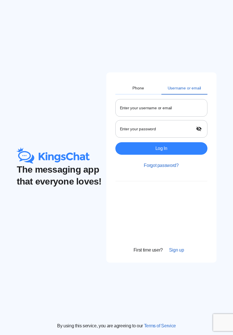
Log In (161, 148)
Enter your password (138, 129)
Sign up (176, 250)
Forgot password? (161, 165)
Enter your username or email (146, 108)
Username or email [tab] (184, 88)
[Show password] (199, 128)
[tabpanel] (161, 174)
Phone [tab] (138, 88)
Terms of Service (160, 325)
